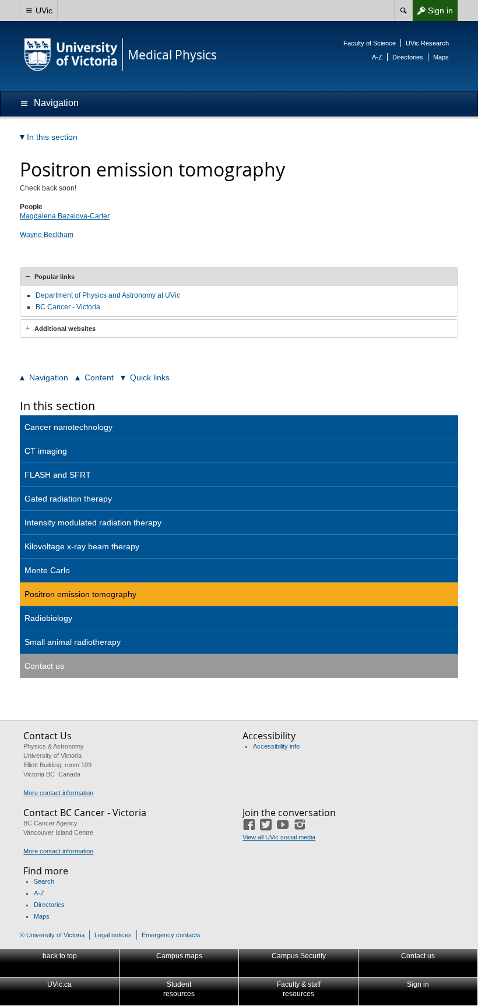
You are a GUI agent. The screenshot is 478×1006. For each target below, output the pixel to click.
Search (44, 881)
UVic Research (427, 43)
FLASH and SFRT (57, 474)
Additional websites (65, 328)
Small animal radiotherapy (72, 642)
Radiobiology (48, 618)
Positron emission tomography (80, 594)
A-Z (377, 57)
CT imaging (45, 451)
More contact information (58, 792)
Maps (441, 57)
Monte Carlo (47, 570)
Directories (407, 57)
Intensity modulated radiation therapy (92, 522)
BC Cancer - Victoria (68, 307)
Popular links (54, 276)
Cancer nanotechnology (68, 427)
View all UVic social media (278, 837)
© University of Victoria (52, 934)
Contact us (44, 665)
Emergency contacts (171, 934)
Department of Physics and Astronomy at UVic (108, 295)
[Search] (403, 10)
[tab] (239, 276)
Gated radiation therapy (68, 498)
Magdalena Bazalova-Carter (65, 216)
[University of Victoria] (71, 54)
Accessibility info (276, 746)
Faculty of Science (369, 43)
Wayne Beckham (46, 235)
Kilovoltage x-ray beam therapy (81, 546)
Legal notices (113, 934)
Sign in (432, 13)
